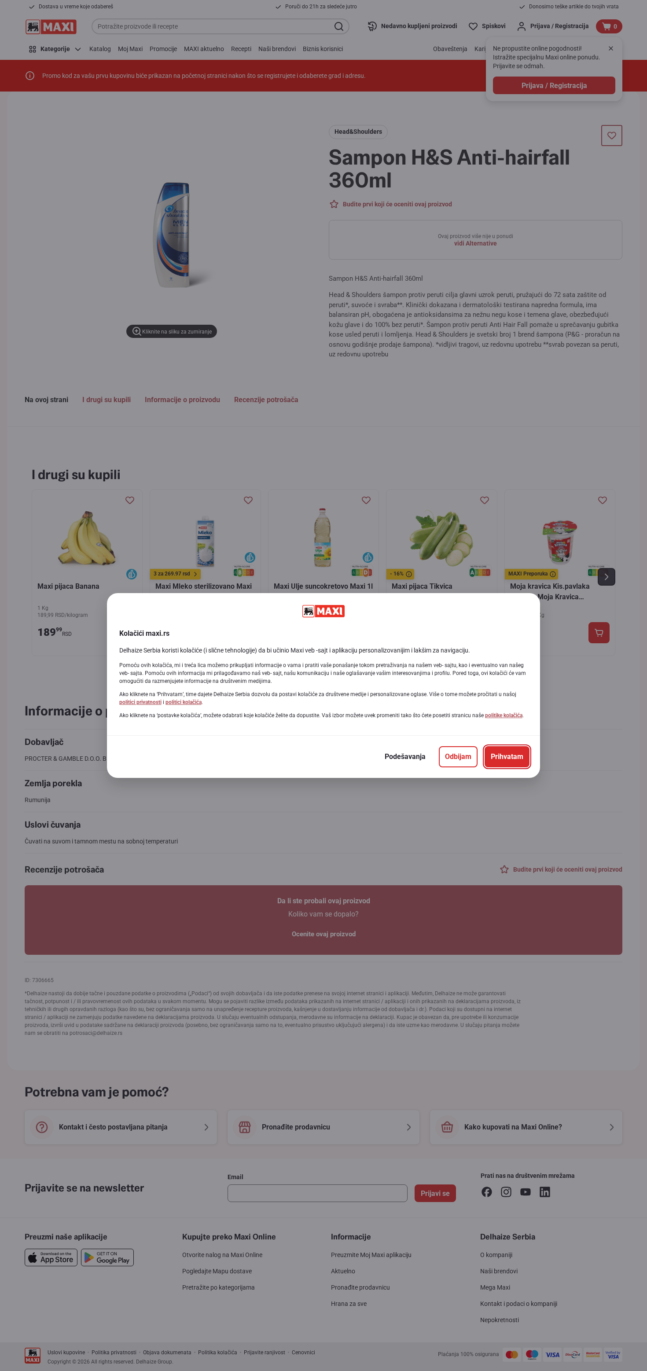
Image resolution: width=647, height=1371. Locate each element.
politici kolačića (183, 702)
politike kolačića (503, 715)
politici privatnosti (140, 702)
